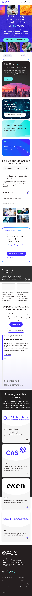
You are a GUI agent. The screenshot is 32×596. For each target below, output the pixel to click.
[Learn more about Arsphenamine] (16, 247)
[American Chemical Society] (5, 2)
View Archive (11, 258)
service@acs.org (7, 523)
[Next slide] (29, 279)
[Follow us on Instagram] (6, 535)
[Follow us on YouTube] (10, 535)
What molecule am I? (16, 254)
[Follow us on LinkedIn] (13, 535)
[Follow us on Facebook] (3, 535)
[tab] (17, 336)
